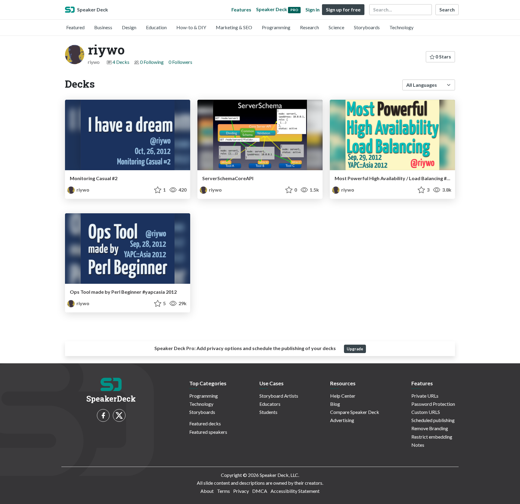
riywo (82, 190)
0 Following (152, 62)
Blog (335, 404)
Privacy (241, 491)
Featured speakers (208, 432)
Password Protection (433, 404)
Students (268, 412)
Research (309, 27)
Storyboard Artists (278, 396)
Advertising (342, 420)
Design (129, 27)
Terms (223, 491)
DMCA (259, 491)
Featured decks (205, 423)
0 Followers (180, 62)
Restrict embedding (431, 437)
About (207, 491)
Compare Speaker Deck (354, 412)
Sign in (312, 9)
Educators (269, 404)
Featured (75, 27)
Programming (276, 27)
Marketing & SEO (234, 27)
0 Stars (443, 56)
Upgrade (355, 348)
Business (103, 27)
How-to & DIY (191, 27)
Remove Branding (429, 428)
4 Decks (121, 62)
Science (336, 27)
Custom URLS (425, 412)
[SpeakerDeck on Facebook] (103, 415)
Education (156, 27)
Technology (401, 27)
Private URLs (424, 396)
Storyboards (367, 27)
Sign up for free (343, 9)
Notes (417, 445)
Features (241, 9)
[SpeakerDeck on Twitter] (119, 415)
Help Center (342, 396)
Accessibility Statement (295, 491)
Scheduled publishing (433, 420)
